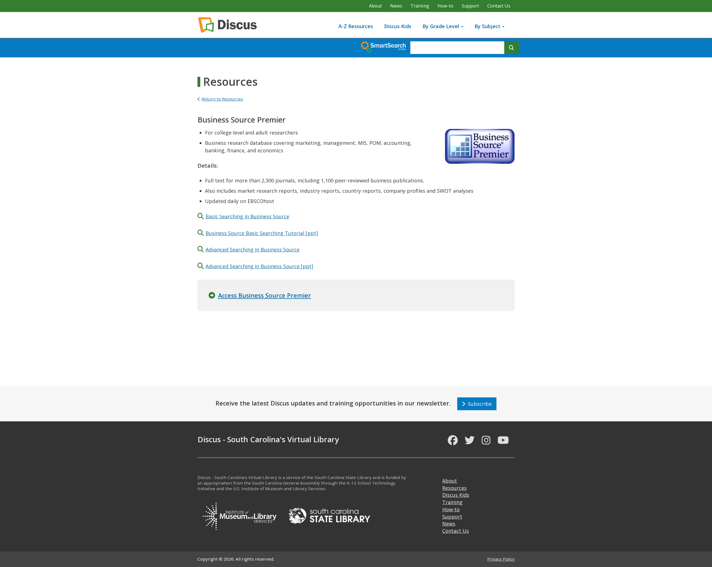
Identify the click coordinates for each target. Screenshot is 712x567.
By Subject (488, 26)
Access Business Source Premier (264, 295)
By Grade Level (441, 26)
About (375, 6)
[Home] (229, 24)
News (396, 6)
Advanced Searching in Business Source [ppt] (259, 266)
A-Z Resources (355, 26)
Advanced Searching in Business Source (253, 249)
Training (420, 6)
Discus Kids (397, 26)
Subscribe (478, 403)
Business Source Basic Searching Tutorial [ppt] (262, 233)
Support (470, 6)
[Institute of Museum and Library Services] (239, 515)
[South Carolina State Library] (329, 515)
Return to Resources (222, 99)
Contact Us (498, 6)
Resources (454, 488)
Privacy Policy (501, 559)
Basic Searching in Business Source (247, 216)
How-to (445, 6)
